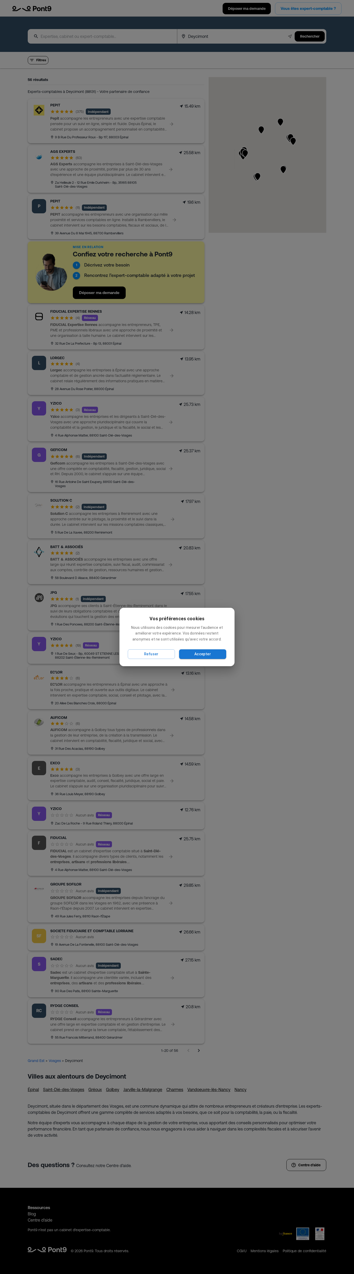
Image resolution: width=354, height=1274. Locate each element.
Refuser (151, 654)
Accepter (202, 654)
